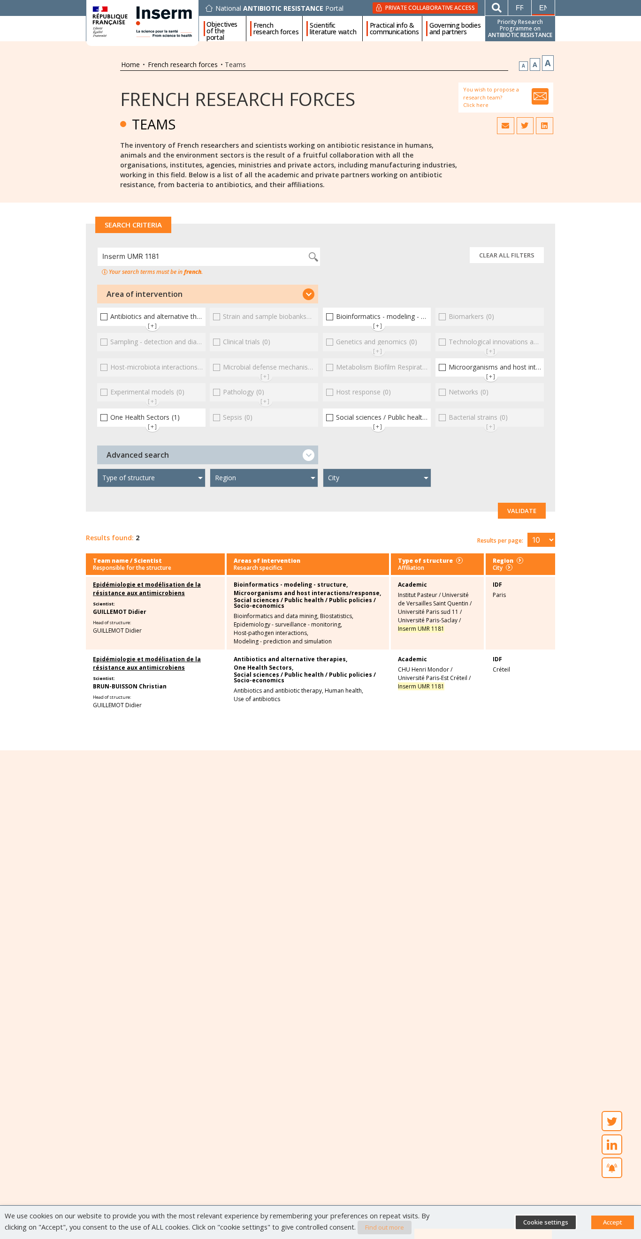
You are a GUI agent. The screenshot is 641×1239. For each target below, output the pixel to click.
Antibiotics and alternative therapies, (290, 659)
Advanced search (138, 455)
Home (130, 64)
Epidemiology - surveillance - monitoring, (288, 624)
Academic (412, 585)
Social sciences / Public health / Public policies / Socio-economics (305, 603)
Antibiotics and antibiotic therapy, (278, 691)
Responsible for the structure (132, 568)
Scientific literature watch (333, 28)
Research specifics (258, 568)
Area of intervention (145, 294)
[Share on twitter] (525, 125)
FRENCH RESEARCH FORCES (237, 98)
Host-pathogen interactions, (271, 633)
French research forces (276, 28)
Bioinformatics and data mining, (276, 616)
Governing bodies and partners (455, 28)
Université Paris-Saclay (428, 620)
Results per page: (500, 540)
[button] (207, 294)
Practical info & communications (394, 28)
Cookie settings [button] (545, 1222)
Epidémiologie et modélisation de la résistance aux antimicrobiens (147, 589)
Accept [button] (612, 1222)
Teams (154, 124)
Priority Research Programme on (520, 28)
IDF (497, 585)
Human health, (344, 691)
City (498, 568)
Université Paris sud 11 (428, 612)
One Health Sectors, (263, 668)
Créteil (501, 669)
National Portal (279, 8)
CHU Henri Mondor (423, 669)
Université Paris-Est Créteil (432, 678)
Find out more (384, 1227)
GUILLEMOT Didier (119, 612)
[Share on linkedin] (544, 125)
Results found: (110, 537)
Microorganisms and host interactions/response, (307, 593)
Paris (499, 595)
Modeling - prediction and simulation (283, 641)
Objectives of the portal (221, 28)
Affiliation (411, 568)
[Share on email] (505, 125)
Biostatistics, (336, 616)
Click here (475, 104)
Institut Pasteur (417, 595)
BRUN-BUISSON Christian (130, 686)
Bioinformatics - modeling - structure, (291, 585)
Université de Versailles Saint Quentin (433, 599)
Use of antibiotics (257, 699)
